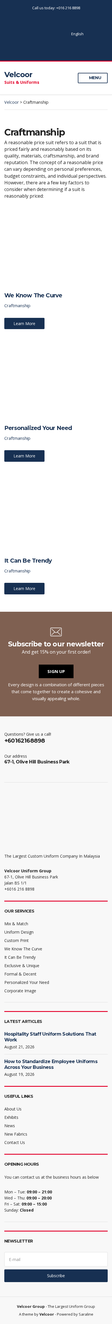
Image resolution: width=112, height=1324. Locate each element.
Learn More (24, 323)
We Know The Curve (33, 295)
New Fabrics (15, 1134)
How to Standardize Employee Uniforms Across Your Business (50, 1064)
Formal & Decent (20, 974)
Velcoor (18, 74)
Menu (94, 77)
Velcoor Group (31, 1306)
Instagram (44, 34)
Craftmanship (17, 305)
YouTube (50, 34)
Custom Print (16, 940)
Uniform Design (19, 932)
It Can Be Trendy (28, 560)
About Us (13, 1109)
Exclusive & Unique (21, 965)
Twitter (38, 34)
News (9, 1125)
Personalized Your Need (38, 427)
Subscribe (56, 1275)
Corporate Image (20, 990)
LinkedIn (56, 34)
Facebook (32, 34)
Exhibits (11, 1117)
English (77, 33)
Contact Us (14, 1142)
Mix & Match (16, 923)
